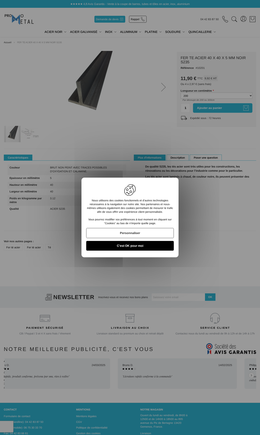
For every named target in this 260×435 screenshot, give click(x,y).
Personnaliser (130, 233)
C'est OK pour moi (130, 246)
